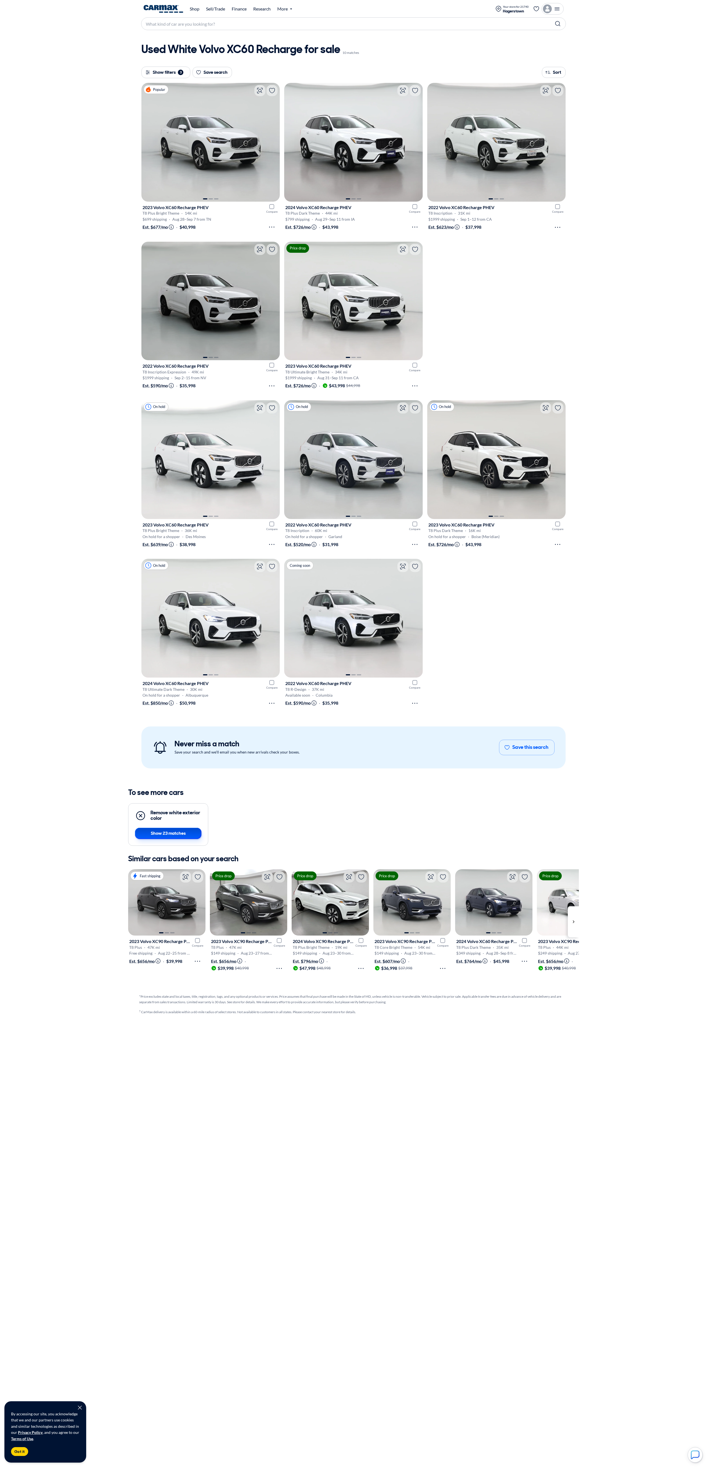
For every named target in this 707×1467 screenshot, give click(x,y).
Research (262, 8)
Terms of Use (22, 1438)
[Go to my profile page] (552, 8)
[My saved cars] (536, 8)
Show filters (167, 72)
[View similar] (259, 90)
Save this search (530, 747)
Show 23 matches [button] (168, 833)
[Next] (273, 142)
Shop (194, 8)
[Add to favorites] (272, 90)
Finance (239, 8)
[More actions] (272, 227)
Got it (19, 1451)
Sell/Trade (215, 8)
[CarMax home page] (163, 9)
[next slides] (573, 921)
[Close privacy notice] (80, 1407)
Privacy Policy (30, 1432)
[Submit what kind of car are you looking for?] (558, 24)
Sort (557, 72)
